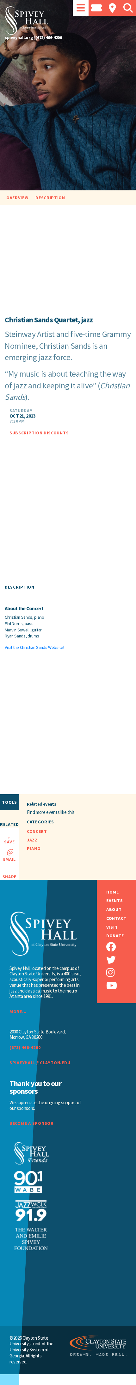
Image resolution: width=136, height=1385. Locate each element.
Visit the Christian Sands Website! (34, 647)
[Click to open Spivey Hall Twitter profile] (121, 960)
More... (18, 1011)
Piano (33, 848)
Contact (116, 918)
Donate (115, 936)
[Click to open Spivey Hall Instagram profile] (121, 973)
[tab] (81, 8)
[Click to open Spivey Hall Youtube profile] (121, 986)
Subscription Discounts (39, 433)
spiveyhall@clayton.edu (39, 1062)
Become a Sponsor (31, 1123)
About (113, 909)
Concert (37, 831)
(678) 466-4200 (48, 37)
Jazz (32, 840)
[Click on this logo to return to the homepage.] (68, 20)
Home (112, 892)
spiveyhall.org (19, 37)
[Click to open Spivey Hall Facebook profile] (121, 947)
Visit (112, 927)
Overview (17, 198)
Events (114, 900)
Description (50, 198)
